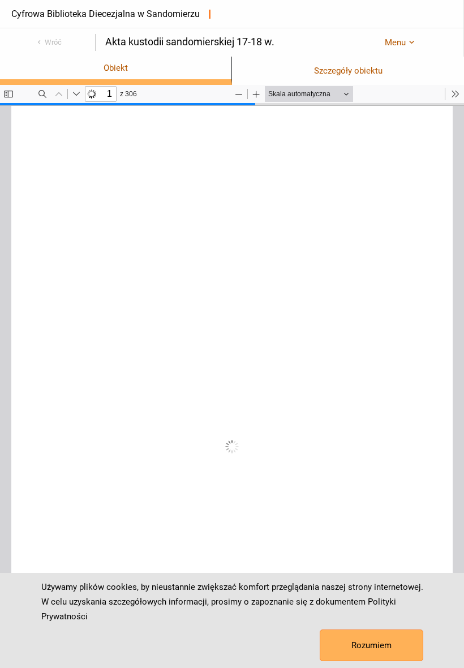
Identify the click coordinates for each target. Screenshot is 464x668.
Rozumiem (371, 645)
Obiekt (116, 68)
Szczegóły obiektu (348, 71)
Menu (395, 42)
